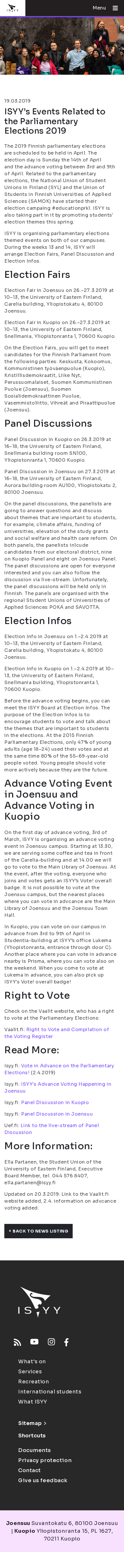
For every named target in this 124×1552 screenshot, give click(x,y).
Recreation (33, 1381)
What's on (32, 1361)
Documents (34, 1450)
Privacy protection (45, 1460)
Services (30, 1371)
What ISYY (32, 1402)
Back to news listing (40, 1231)
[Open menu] (113, 8)
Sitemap (30, 1423)
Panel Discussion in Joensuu (57, 1114)
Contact (29, 1470)
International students (49, 1392)
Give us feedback (42, 1480)
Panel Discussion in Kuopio (55, 1103)
